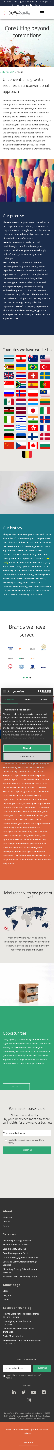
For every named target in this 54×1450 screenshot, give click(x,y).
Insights (7, 1295)
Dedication (39, 1413)
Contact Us (16, 1087)
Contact (7, 1221)
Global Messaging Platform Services (20, 1257)
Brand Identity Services (14, 1248)
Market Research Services (16, 1244)
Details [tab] (27, 699)
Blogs (5, 1290)
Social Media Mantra (13, 1336)
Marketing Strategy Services (17, 1240)
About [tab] (44, 699)
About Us (7, 1217)
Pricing (6, 1225)
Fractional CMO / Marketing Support (20, 1276)
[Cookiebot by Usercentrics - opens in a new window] (38, 691)
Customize (25, 756)
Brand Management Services (17, 1253)
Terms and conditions (24, 1413)
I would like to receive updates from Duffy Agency (26, 1141)
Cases (6, 1299)
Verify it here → (34, 5)
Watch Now (28, 1442)
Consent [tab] (9, 699)
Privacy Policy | (10, 1413)
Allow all (27, 748)
